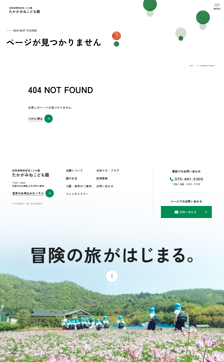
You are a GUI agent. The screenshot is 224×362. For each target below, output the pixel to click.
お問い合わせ (105, 186)
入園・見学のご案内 (79, 186)
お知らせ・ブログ (107, 170)
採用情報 (102, 178)
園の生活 (71, 178)
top (191, 65)
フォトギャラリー (77, 194)
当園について (74, 170)
